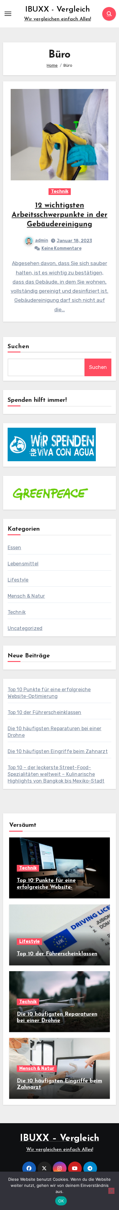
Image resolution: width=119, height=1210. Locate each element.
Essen (14, 547)
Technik (59, 191)
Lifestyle (18, 580)
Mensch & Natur (26, 596)
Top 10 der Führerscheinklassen (44, 712)
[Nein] (111, 1191)
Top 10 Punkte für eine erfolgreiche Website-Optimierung (46, 887)
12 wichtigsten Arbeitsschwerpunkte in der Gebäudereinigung (59, 215)
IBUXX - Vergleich (57, 9)
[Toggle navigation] (8, 13)
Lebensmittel (23, 564)
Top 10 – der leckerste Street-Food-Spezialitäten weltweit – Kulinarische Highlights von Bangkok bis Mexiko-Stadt (56, 774)
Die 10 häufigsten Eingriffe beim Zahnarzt (58, 751)
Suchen (19, 347)
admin (41, 240)
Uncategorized (25, 628)
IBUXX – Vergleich (59, 1138)
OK (61, 1200)
